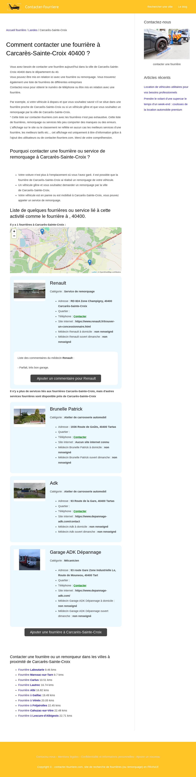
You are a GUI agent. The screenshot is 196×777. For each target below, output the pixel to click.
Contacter (80, 316)
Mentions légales (68, 756)
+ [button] (14, 231)
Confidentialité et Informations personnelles (107, 756)
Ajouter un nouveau (148, 756)
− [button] (14, 236)
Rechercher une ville (160, 6)
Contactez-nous (45, 756)
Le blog (182, 6)
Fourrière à (29, 695)
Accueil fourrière (16, 30)
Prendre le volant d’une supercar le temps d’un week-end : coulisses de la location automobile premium (166, 104)
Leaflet (94, 272)
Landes (32, 30)
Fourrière (31, 669)
